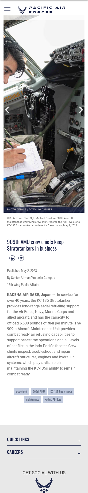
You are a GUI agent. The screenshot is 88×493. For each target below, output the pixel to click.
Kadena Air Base (53, 399)
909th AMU (39, 391)
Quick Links (18, 439)
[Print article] (12, 258)
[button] (7, 10)
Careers (15, 451)
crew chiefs (21, 391)
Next (81, 110)
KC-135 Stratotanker (61, 391)
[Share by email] (21, 258)
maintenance (32, 399)
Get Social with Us (44, 472)
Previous (8, 110)
